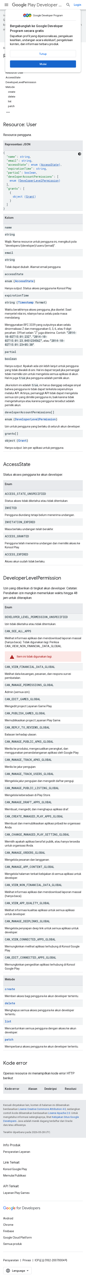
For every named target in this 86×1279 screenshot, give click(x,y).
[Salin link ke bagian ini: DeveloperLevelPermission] (65, 578)
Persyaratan (11, 1260)
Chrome (8, 1224)
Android (8, 1218)
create (10, 989)
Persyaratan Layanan (16, 1151)
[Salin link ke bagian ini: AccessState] (34, 464)
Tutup (43, 54)
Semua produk (12, 1244)
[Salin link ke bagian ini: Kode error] (31, 1063)
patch (9, 1039)
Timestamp (26, 302)
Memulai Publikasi (14, 1175)
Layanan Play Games (16, 1192)
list (8, 1021)
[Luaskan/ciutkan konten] (8, 111)
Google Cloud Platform (17, 1237)
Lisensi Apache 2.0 (59, 1113)
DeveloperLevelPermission (39, 180)
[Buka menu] (6, 5)
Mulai (43, 64)
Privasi (27, 1260)
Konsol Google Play (15, 1169)
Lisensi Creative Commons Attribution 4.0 (42, 1109)
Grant (30, 196)
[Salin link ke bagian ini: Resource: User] (41, 125)
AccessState (50, 164)
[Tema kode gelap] (79, 154)
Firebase (8, 1231)
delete (10, 1003)
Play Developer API (45, 5)
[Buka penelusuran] (68, 4)
